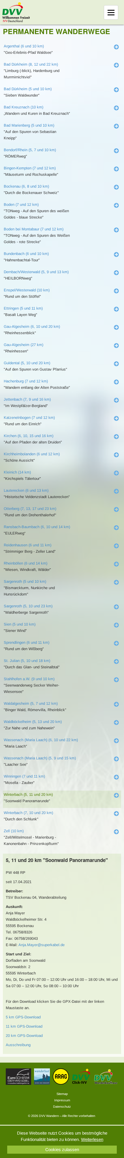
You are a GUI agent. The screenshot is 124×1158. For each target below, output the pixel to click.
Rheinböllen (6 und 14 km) (25, 563)
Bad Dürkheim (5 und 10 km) (28, 89)
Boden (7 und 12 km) (21, 204)
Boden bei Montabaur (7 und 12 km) (33, 229)
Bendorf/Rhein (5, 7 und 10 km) (30, 150)
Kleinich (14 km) (17, 472)
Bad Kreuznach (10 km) (23, 107)
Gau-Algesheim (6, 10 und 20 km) (32, 326)
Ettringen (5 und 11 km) (23, 308)
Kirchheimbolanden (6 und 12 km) (32, 454)
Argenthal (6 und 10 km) (24, 46)
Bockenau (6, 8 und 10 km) (26, 186)
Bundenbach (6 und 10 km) (26, 253)
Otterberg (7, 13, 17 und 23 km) (30, 508)
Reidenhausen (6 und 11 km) (27, 545)
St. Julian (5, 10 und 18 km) (27, 660)
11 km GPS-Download (24, 1026)
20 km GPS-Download (24, 1035)
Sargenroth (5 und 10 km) (25, 581)
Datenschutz (62, 1106)
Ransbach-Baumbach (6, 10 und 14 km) (37, 527)
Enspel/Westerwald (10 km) (27, 290)
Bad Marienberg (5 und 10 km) (29, 125)
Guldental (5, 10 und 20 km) (27, 363)
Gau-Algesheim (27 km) (23, 345)
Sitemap (62, 1094)
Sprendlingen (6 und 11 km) (26, 642)
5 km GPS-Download (23, 1017)
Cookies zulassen (62, 1149)
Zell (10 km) (14, 831)
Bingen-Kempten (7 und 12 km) (30, 168)
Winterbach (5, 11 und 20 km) (28, 794)
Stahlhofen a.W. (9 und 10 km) (29, 679)
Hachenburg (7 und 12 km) (26, 381)
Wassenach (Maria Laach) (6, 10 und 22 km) (41, 740)
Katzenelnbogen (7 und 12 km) (29, 417)
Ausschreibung (18, 1045)
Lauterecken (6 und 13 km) (26, 490)
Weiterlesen (92, 1139)
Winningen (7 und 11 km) (24, 776)
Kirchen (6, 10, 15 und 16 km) (28, 436)
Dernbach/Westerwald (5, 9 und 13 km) (36, 272)
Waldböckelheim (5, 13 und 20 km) (33, 721)
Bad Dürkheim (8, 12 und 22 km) (31, 64)
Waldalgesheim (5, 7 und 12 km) (31, 703)
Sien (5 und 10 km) (19, 624)
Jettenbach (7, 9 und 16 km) (27, 399)
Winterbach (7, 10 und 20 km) (28, 813)
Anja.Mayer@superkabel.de (41, 945)
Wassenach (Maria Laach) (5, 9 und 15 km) (40, 758)
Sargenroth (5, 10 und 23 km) (28, 606)
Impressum (62, 1100)
